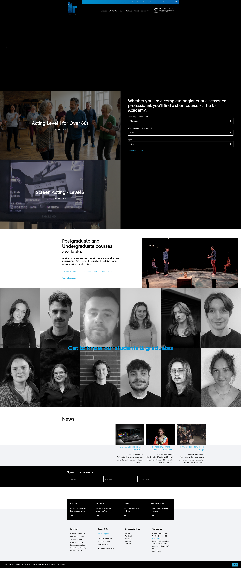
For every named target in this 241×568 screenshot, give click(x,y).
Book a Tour (131, 2)
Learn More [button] (61, 564)
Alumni (123, 2)
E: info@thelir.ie (157, 539)
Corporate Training (142, 2)
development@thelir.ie (106, 549)
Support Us (145, 11)
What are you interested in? (138, 116)
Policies (165, 2)
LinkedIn (128, 544)
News (121, 11)
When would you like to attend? (140, 128)
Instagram (128, 539)
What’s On (113, 11)
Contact (158, 2)
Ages (130, 140)
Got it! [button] (235, 564)
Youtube (128, 541)
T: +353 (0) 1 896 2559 (159, 536)
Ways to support (103, 534)
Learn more (59, 129)
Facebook (128, 536)
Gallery (152, 2)
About (136, 11)
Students (128, 11)
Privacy (172, 561)
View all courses (69, 278)
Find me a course (135, 151)
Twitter (127, 533)
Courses (104, 11)
